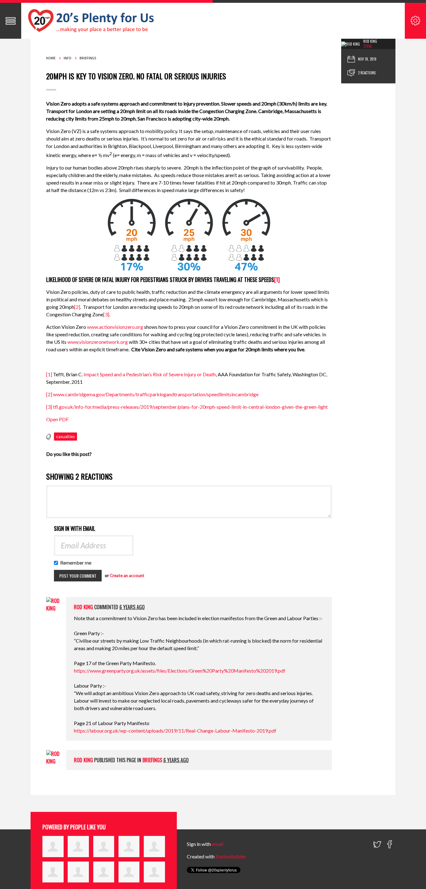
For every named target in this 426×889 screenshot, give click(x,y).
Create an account (127, 575)
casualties (65, 436)
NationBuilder (230, 856)
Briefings (88, 58)
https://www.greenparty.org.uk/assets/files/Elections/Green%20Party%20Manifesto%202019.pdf (179, 671)
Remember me (77, 563)
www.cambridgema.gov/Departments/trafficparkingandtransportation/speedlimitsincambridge (156, 394)
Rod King (370, 41)
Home (51, 58)
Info (67, 58)
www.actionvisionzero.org (115, 327)
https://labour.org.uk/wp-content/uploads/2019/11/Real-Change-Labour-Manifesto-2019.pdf (175, 730)
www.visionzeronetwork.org (97, 342)
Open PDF (57, 419)
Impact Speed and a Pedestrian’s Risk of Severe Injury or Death (150, 374)
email (217, 844)
